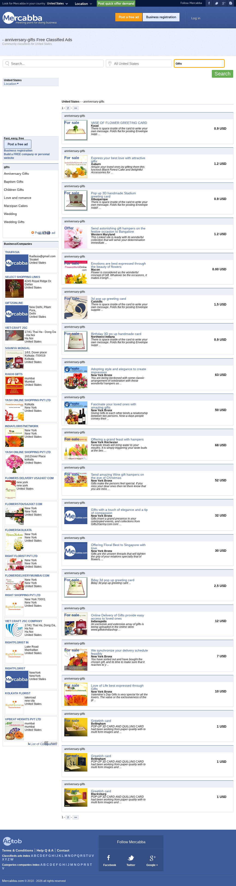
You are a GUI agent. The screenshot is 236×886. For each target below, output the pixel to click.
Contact (63, 850)
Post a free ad (129, 17)
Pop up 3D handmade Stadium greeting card (113, 194)
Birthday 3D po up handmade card (116, 334)
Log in (195, 18)
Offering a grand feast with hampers (117, 439)
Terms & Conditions (17, 850)
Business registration (161, 17)
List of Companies (43, 744)
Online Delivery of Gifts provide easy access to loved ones (117, 616)
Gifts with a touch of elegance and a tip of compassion (119, 511)
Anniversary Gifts (16, 173)
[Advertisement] (146, 88)
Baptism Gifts (13, 181)
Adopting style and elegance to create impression (118, 370)
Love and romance (17, 198)
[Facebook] (108, 857)
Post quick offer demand (116, 4)
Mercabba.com (13, 881)
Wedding (10, 214)
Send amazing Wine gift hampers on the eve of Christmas (117, 476)
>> (75, 108)
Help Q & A (45, 850)
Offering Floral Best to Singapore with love (118, 546)
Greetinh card (101, 721)
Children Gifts (14, 189)
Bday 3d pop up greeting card (112, 580)
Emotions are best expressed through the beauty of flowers (118, 265)
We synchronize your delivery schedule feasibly (119, 652)
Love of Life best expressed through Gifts (117, 687)
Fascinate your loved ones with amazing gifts (113, 405)
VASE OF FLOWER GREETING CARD (119, 123)
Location (81, 4)
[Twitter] (131, 857)
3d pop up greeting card (108, 298)
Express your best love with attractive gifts (118, 159)
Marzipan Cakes (16, 206)
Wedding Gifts (14, 222)
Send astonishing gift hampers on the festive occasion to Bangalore (118, 229)
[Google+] (152, 857)
